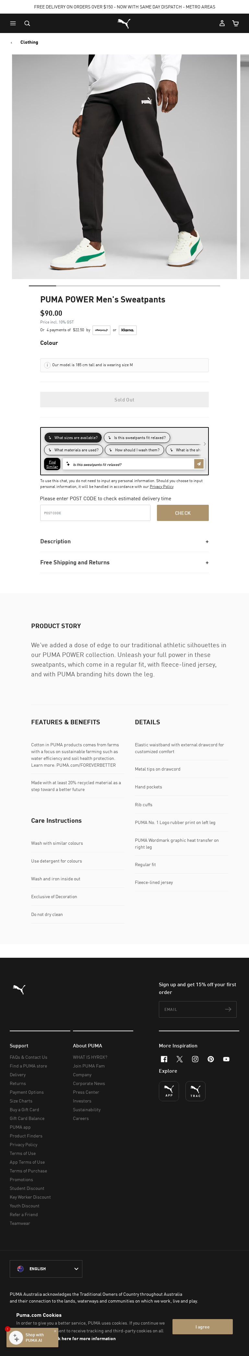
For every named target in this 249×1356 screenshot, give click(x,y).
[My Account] (222, 23)
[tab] (42, 285)
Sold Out (124, 399)
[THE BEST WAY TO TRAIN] (195, 1091)
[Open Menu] (14, 23)
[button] (14, 23)
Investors (82, 1100)
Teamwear (20, 1223)
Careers (81, 1118)
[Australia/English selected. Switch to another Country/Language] (46, 1268)
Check (183, 513)
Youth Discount (25, 1205)
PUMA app (20, 1127)
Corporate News (89, 1083)
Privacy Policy (161, 486)
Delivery (18, 1074)
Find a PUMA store (28, 1065)
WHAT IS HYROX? (90, 1057)
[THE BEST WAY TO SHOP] (169, 1091)
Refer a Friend (24, 1214)
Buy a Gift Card (24, 1109)
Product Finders (26, 1135)
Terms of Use (23, 1153)
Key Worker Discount (30, 1197)
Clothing (29, 42)
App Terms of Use (27, 1162)
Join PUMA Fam (89, 1065)
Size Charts (21, 1100)
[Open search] (27, 23)
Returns (18, 1083)
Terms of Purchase (28, 1170)
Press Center (86, 1092)
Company (82, 1074)
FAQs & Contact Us (28, 1057)
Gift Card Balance (27, 1118)
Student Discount (27, 1188)
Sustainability (87, 1109)
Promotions (21, 1179)
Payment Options (27, 1092)
